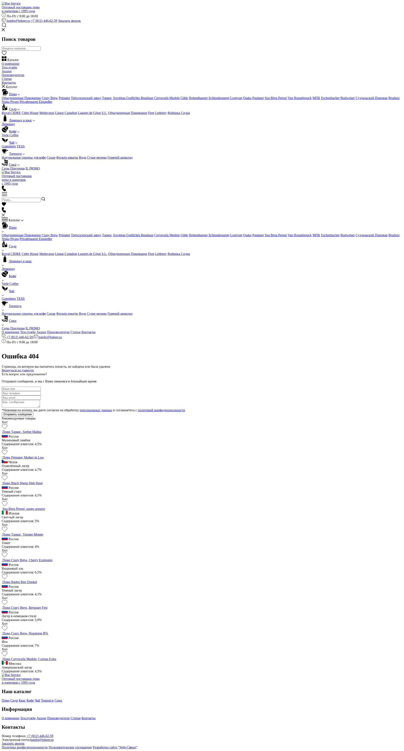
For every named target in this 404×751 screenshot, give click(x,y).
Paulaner (258, 98)
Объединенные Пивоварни (21, 98)
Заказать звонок (69, 21)
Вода (82, 157)
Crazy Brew (50, 98)
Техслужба (9, 67)
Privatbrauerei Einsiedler (36, 101)
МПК (316, 98)
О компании (10, 63)
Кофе (12, 131)
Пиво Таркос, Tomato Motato (23, 534)
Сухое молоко (97, 157)
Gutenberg (9, 146)
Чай (12, 142)
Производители (13, 75)
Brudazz (394, 98)
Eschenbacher (330, 98)
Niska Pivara (10, 101)
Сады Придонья (13, 168)
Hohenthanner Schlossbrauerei (209, 98)
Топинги (15, 153)
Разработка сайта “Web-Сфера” (115, 747)
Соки (12, 164)
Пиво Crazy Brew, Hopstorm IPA (25, 633)
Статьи (7, 79)
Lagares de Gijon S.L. (92, 113)
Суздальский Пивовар (372, 98)
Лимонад (8, 124)
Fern (151, 113)
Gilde (184, 98)
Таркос (107, 98)
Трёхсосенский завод (86, 98)
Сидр (13, 109)
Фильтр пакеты (67, 157)
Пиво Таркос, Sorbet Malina (22, 432)
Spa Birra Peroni (276, 98)
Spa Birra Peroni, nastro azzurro (24, 509)
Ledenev (161, 113)
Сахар (51, 157)
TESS (21, 146)
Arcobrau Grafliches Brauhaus (133, 98)
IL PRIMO (32, 168)
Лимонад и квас (20, 120)
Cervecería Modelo (167, 98)
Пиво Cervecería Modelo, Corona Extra (29, 659)
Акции (7, 71)
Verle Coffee (10, 135)
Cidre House (30, 113)
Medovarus (46, 113)
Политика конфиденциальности (25, 747)
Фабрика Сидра (178, 113)
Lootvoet (236, 98)
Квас (22, 700)
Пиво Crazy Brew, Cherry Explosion (27, 560)
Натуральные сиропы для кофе (24, 157)
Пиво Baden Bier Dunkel (20, 582)
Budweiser (347, 98)
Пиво (13, 94)
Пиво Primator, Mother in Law (23, 457)
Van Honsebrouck (300, 98)
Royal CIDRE (11, 113)
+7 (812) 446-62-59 (44, 21)
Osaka (247, 98)
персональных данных (96, 410)
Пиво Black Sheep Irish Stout (23, 483)
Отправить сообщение (17, 414)
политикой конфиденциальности (161, 410)
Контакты (9, 82)
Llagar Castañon (66, 113)
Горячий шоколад (120, 157)
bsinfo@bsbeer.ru (18, 21)
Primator (64, 98)
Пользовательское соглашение (70, 747)
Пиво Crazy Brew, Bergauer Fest (25, 607)
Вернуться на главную (18, 370)
